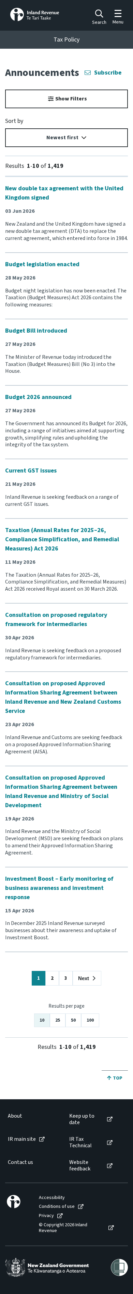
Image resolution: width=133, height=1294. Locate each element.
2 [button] (52, 978)
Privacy (46, 1216)
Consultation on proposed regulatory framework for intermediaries (56, 619)
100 (90, 1020)
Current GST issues (31, 470)
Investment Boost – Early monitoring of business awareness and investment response (59, 888)
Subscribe (107, 72)
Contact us (20, 1162)
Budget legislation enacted (42, 264)
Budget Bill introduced (36, 330)
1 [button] (38, 978)
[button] (87, 978)
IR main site (22, 1139)
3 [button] (65, 978)
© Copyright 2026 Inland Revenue (63, 1228)
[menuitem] (31, 1119)
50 (73, 1020)
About (15, 1116)
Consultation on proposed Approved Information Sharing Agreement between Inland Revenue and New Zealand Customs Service (63, 697)
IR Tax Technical (80, 1142)
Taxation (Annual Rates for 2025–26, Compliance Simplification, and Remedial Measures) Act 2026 (62, 539)
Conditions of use (57, 1207)
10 (42, 1020)
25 (57, 1020)
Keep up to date (81, 1119)
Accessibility (52, 1198)
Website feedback (79, 1165)
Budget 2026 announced (38, 397)
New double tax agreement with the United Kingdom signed (64, 193)
